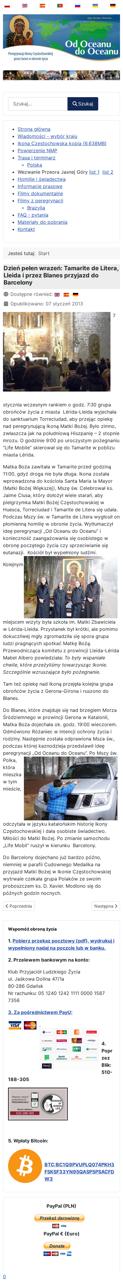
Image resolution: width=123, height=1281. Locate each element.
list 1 (94, 172)
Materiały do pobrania (42, 222)
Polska (34, 165)
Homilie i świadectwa (42, 179)
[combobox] (38, 104)
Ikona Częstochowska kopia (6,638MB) (62, 143)
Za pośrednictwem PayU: (43, 1012)
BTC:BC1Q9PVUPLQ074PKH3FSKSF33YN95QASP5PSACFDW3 (79, 1172)
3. (11, 1012)
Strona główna (34, 129)
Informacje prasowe (40, 186)
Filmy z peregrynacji (40, 201)
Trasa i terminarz (37, 158)
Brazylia (36, 208)
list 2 (107, 172)
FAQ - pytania (33, 215)
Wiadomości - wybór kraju (47, 136)
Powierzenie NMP (37, 150)
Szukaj (85, 104)
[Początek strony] (114, 1261)
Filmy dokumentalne (40, 193)
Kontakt (26, 229)
